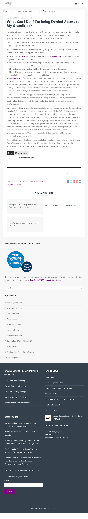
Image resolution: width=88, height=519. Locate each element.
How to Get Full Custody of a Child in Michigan (23, 224)
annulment (57, 56)
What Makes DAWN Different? (18, 341)
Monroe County (13, 330)
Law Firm (49, 377)
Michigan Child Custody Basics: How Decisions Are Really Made (23, 206)
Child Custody (22, 181)
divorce (24, 56)
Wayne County (13, 319)
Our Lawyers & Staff (14, 302)
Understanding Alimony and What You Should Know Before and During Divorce (22, 442)
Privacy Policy (51, 410)
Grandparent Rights (37, 181)
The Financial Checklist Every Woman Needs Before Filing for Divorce (21, 450)
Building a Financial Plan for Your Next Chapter (21, 433)
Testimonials (11, 346)
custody (17, 78)
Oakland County (14, 313)
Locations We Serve (14, 308)
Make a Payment (12, 357)
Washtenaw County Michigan (17, 402)
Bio (11, 153)
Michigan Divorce (14, 184)
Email (7, 480)
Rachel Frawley (27, 18)
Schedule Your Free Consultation (19, 352)
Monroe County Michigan (16, 397)
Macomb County (14, 324)
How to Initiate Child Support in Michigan (61, 205)
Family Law (66, 174)
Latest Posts (22, 153)
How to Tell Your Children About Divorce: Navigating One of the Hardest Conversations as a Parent (23, 461)
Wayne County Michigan (15, 386)
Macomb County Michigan (16, 391)
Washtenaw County (15, 335)
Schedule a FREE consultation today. (45, 280)
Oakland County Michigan (16, 380)
